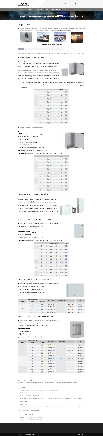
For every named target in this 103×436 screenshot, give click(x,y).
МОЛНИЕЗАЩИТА (39, 9)
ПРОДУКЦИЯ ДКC (21, 9)
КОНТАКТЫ (65, 9)
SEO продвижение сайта (29, 434)
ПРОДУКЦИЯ (30, 9)
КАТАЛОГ (47, 9)
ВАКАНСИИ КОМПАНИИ (56, 9)
